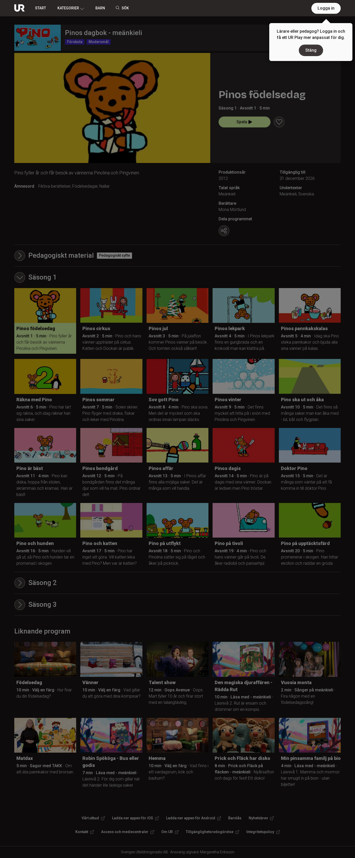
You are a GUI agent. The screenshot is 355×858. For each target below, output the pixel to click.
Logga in (326, 8)
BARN (100, 8)
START (40, 8)
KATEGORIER (68, 8)
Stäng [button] (311, 50)
